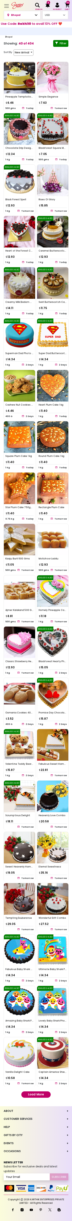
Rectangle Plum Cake (51, 507)
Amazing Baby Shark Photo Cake (24, 1020)
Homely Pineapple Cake (53, 609)
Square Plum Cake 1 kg (18, 456)
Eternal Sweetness (50, 866)
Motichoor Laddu (49, 558)
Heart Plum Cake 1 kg (51, 404)
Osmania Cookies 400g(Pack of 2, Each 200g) (32, 712)
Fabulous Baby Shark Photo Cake (25, 969)
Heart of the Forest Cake (20, 250)
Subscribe (59, 1177)
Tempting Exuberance (18, 918)
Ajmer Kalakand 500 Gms (20, 609)
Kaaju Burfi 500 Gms (17, 558)
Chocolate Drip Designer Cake (23, 148)
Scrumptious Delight (17, 815)
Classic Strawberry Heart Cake (23, 661)
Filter (63, 43)
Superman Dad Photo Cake (21, 353)
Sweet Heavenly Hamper (20, 866)
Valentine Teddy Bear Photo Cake (25, 763)
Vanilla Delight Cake (17, 1072)
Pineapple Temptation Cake (22, 96)
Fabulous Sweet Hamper (53, 763)
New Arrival (22, 52)
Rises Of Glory (47, 199)
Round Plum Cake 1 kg (51, 456)
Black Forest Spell (15, 199)
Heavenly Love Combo (52, 815)
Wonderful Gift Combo (52, 918)
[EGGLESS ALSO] (19, 129)
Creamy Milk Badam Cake (20, 302)
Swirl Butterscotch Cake (53, 302)
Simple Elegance (48, 96)
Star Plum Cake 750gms (19, 507)
